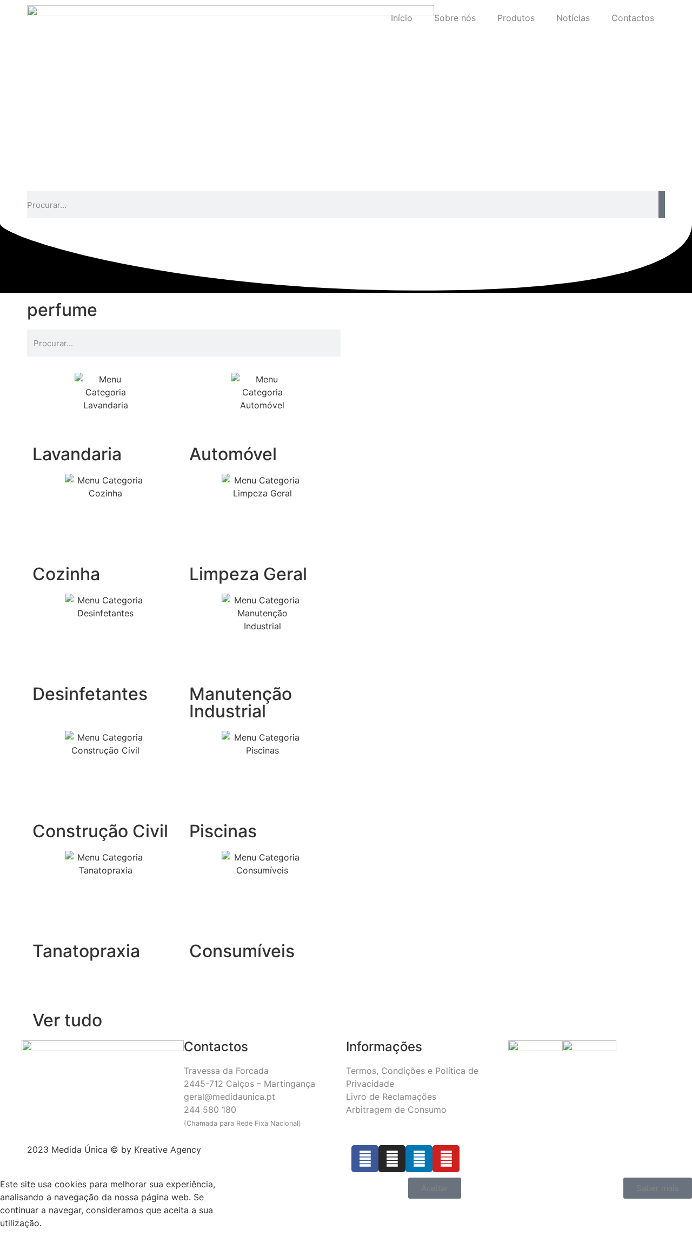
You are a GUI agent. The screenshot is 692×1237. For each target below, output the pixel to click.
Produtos (516, 17)
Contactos (632, 17)
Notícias (573, 17)
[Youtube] (446, 1158)
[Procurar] (661, 204)
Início (401, 17)
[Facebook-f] (364, 1158)
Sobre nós (455, 17)
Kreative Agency (167, 1149)
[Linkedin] (418, 1158)
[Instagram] (391, 1158)
